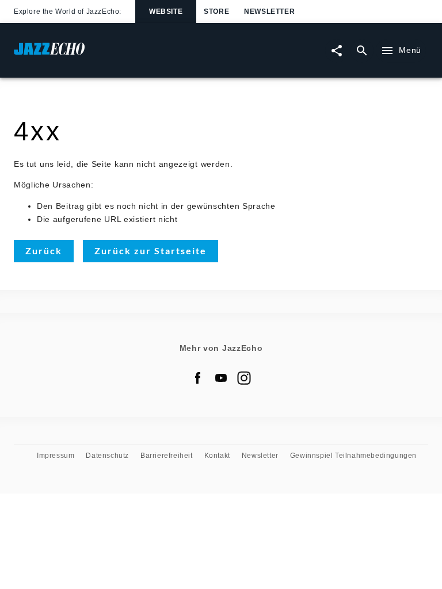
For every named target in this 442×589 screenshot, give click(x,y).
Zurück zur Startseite (150, 250)
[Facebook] (197, 377)
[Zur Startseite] (117, 54)
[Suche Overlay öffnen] (362, 50)
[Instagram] (244, 377)
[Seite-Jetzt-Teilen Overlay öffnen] (336, 50)
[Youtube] (221, 377)
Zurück (43, 250)
